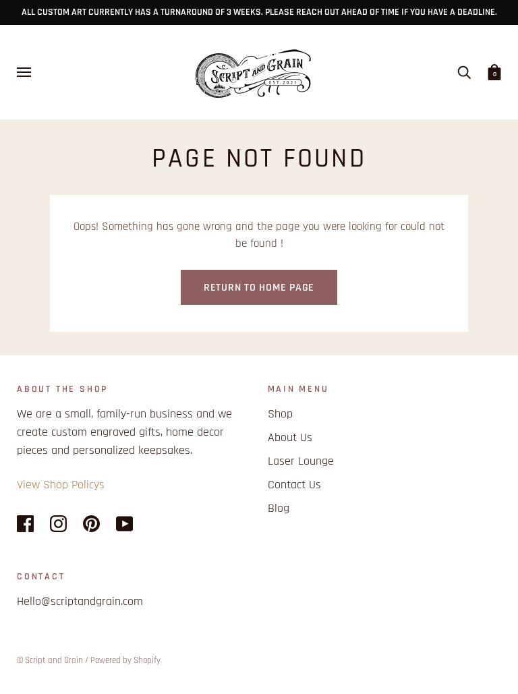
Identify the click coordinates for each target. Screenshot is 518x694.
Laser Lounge (301, 461)
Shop (280, 414)
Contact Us (294, 484)
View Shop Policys (61, 484)
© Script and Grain (50, 660)
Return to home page (259, 288)
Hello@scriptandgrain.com (80, 601)
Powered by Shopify (125, 660)
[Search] (464, 72)
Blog (278, 508)
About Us (290, 437)
